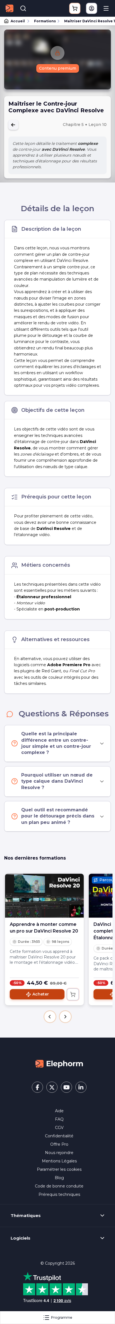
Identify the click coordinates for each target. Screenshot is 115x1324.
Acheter (40, 994)
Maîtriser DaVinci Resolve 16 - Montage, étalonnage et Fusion (87, 21)
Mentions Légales (59, 1161)
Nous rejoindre (59, 1152)
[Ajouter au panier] (73, 994)
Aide (59, 1110)
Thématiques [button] (26, 1215)
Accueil (18, 21)
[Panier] (74, 8)
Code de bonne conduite (59, 1186)
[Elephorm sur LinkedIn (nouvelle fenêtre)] (81, 1087)
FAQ (59, 1119)
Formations (45, 21)
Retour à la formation (13, 125)
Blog (59, 1177)
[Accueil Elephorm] (59, 1063)
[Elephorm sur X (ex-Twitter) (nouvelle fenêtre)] (52, 1087)
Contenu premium (57, 68)
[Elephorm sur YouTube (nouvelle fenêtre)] (66, 1087)
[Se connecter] (91, 8)
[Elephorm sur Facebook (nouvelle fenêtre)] (37, 1087)
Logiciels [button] (20, 1238)
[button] (50, 1016)
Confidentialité (59, 1135)
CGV (59, 1127)
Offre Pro (59, 1144)
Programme (61, 1317)
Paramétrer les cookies (59, 1169)
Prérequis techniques (59, 1194)
